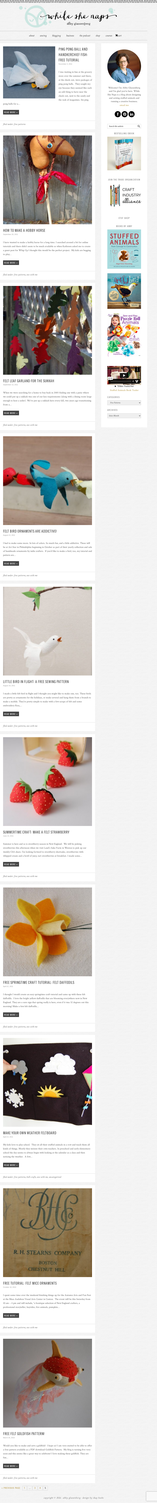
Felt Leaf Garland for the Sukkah (28, 380)
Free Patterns (19, 124)
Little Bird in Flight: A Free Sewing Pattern (36, 681)
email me (124, 105)
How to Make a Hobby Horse (24, 230)
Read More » (11, 112)
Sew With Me (32, 274)
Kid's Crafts (31, 1177)
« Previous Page (11, 1487)
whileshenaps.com (73, 15)
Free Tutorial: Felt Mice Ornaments (30, 1283)
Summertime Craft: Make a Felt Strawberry (36, 831)
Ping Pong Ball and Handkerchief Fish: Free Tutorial (73, 54)
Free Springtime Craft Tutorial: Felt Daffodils (38, 982)
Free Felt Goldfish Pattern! (23, 1433)
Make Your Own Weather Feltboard (29, 1132)
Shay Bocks (98, 1497)
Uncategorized (55, 1177)
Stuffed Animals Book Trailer (124, 390)
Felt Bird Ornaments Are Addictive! (30, 531)
